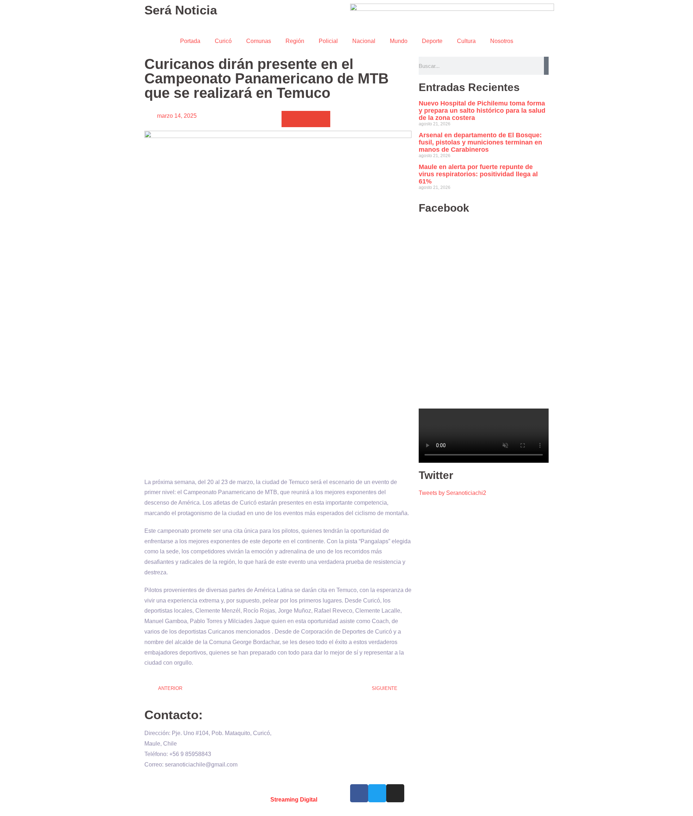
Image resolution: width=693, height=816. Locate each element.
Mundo (398, 41)
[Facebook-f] (359, 793)
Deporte (432, 41)
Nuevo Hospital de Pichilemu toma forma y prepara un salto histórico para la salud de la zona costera (482, 110)
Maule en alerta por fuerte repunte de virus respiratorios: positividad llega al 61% (478, 174)
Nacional (363, 41)
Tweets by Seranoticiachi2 (452, 493)
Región (295, 41)
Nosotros (501, 41)
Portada (190, 41)
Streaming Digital (293, 799)
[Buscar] (546, 66)
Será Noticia (180, 10)
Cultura (466, 41)
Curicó (223, 41)
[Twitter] (377, 793)
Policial (328, 41)
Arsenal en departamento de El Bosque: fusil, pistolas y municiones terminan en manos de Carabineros (480, 142)
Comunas (258, 41)
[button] (290, 119)
